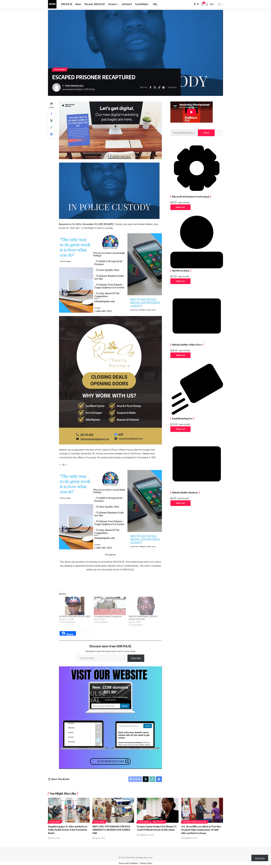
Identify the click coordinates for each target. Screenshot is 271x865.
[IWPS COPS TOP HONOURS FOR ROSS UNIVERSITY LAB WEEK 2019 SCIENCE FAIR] (113, 810)
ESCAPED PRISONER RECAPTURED (74, 616)
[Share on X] (155, 87)
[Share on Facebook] (150, 87)
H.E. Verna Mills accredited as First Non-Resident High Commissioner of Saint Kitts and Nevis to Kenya (201, 829)
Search (206, 133)
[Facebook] (194, 4)
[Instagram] (198, 4)
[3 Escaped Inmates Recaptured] (110, 606)
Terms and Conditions (128, 863)
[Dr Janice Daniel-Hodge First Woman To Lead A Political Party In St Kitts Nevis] (158, 810)
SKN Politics (158, 822)
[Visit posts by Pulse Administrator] (56, 87)
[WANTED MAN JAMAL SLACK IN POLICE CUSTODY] (145, 606)
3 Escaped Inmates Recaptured (108, 616)
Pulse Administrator (74, 85)
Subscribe (136, 658)
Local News (59, 69)
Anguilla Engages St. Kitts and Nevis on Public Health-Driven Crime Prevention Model (67, 829)
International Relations (194, 822)
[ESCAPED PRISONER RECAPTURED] (75, 606)
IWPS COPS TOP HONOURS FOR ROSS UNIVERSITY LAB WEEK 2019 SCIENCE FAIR (111, 829)
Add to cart (180, 207)
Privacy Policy (146, 863)
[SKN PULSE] (52, 4)
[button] (206, 4)
